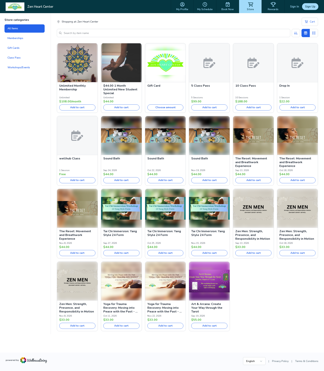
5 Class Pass (200, 86)
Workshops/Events (19, 67)
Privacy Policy (280, 361)
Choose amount (165, 107)
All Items (13, 28)
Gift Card (153, 86)
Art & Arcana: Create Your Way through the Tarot (206, 307)
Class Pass (14, 57)
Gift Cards (14, 48)
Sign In (294, 6)
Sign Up (310, 6)
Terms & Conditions (306, 361)
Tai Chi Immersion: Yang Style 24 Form (120, 233)
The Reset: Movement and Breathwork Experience (251, 162)
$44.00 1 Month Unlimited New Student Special (120, 89)
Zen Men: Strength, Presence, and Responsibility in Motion (252, 235)
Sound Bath (111, 158)
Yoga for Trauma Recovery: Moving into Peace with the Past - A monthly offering (120, 307)
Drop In (284, 86)
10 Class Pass (245, 86)
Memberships (15, 38)
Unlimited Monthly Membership (72, 87)
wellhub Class (69, 158)
